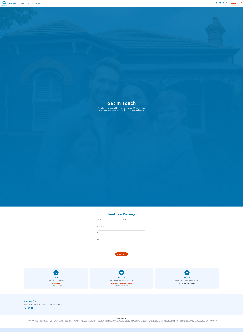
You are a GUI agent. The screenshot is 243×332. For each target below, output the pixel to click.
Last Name (124, 219)
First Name (99, 219)
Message (99, 239)
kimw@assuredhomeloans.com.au (121, 283)
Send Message (120, 254)
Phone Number (101, 233)
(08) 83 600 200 (56, 283)
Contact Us (234, 3)
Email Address (100, 226)
